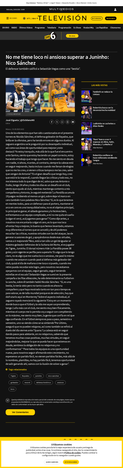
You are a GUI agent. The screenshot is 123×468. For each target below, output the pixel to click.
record (27, 382)
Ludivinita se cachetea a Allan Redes (104, 124)
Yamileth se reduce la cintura (102, 93)
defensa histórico (43, 382)
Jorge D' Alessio (55, 3)
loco (12, 389)
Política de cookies (73, 452)
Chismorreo (115, 27)
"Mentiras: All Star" (42, 3)
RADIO (14, 27)
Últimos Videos (26, 27)
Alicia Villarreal (81, 3)
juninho (38, 376)
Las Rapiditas (102, 27)
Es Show (77, 27)
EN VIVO (5, 27)
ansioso (60, 382)
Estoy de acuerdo (71, 462)
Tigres (13, 376)
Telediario (51, 27)
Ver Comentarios (20, 412)
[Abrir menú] (7, 18)
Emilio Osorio (92, 3)
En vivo (72, 36)
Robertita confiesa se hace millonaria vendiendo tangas (105, 158)
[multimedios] (61, 9)
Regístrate (111, 18)
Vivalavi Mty (88, 27)
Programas (40, 27)
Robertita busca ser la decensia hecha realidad (104, 109)
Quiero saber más (52, 462)
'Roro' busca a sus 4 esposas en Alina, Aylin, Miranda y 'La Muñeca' (103, 142)
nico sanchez (53, 376)
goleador (14, 382)
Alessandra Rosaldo (68, 3)
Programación (64, 27)
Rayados (25, 376)
